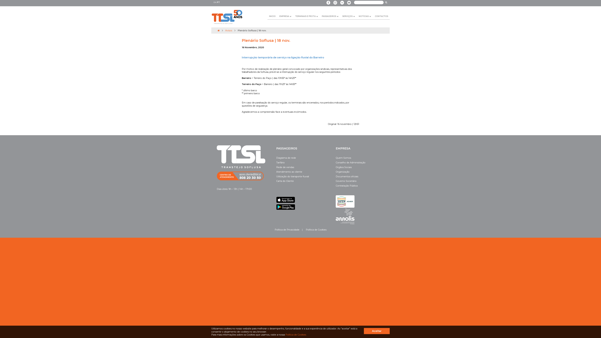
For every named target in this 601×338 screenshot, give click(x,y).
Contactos (381, 16)
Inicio (272, 16)
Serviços (347, 16)
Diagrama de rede (286, 157)
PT (218, 2)
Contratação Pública (347, 185)
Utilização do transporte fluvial (292, 176)
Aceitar (377, 331)
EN (215, 2)
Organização (342, 171)
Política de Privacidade (287, 229)
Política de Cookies (315, 229)
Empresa (284, 16)
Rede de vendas (285, 167)
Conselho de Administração (350, 162)
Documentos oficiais (347, 176)
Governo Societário (346, 181)
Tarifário (280, 162)
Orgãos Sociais (344, 167)
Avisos (228, 30)
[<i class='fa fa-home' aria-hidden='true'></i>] (219, 30)
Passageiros (329, 16)
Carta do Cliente (285, 181)
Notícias (364, 16)
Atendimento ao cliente (289, 171)
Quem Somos (343, 157)
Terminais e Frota (305, 16)
